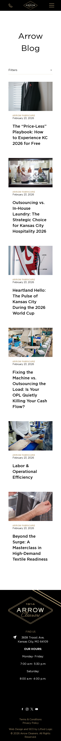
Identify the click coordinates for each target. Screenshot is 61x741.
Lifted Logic (45, 729)
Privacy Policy (31, 723)
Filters (12, 70)
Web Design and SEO (21, 729)
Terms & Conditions (30, 719)
